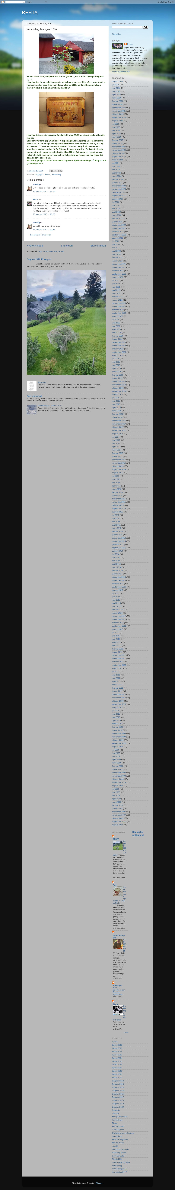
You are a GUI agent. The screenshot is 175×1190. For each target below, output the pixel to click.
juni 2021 (116, 284)
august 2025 (117, 121)
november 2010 (119, 698)
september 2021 (119, 274)
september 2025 (119, 117)
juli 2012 (115, 632)
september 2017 (119, 430)
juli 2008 (115, 789)
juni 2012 (116, 636)
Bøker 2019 (117, 1074)
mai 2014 (116, 561)
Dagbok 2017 (118, 1097)
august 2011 (117, 668)
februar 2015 (117, 531)
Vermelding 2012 (119, 1172)
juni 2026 (116, 88)
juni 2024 (116, 166)
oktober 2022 (118, 232)
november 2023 (119, 189)
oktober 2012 (118, 623)
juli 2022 (115, 241)
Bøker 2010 (117, 1048)
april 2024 (116, 173)
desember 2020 (119, 303)
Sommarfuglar (118, 1156)
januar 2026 (117, 104)
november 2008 (119, 776)
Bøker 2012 (117, 1045)
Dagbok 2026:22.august (39, 259)
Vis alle (126, 1032)
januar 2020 (117, 339)
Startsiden (67, 245)
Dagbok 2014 (118, 1087)
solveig (36, 184)
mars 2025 (116, 137)
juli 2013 (115, 593)
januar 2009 (117, 769)
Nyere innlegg (35, 245)
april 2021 (116, 290)
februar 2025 (117, 140)
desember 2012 (119, 616)
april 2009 (116, 760)
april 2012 (116, 642)
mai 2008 (116, 796)
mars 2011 (116, 685)
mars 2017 (116, 450)
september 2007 (119, 822)
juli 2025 (115, 124)
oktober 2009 (118, 740)
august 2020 (117, 316)
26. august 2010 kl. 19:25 (44, 214)
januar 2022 (117, 261)
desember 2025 (119, 108)
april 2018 (116, 408)
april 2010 (116, 720)
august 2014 (117, 551)
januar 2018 (117, 417)
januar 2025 (117, 143)
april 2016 (116, 486)
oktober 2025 (118, 114)
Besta (35, 200)
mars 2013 (116, 606)
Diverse (47, 175)
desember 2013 (119, 577)
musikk (115, 1146)
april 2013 (116, 603)
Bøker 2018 (117, 1071)
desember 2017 (119, 421)
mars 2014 (116, 567)
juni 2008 (116, 792)
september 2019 (119, 352)
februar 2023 (117, 218)
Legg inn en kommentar (40, 235)
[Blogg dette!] (53, 171)
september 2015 (119, 509)
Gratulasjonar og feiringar (123, 1133)
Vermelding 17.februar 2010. (50, 406)
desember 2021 (119, 264)
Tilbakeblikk (117, 1159)
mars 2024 (116, 176)
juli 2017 (115, 437)
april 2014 (116, 564)
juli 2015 (115, 515)
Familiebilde (117, 1120)
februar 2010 (117, 727)
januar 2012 (117, 652)
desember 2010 (119, 694)
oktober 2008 (118, 779)
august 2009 (117, 747)
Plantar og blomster (120, 1149)
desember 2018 (119, 382)
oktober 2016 (118, 466)
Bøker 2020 (117, 1078)
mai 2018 (116, 404)
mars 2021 (116, 293)
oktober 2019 (118, 349)
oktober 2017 (118, 427)
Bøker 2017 (117, 1068)
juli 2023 (115, 202)
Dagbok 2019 (118, 1104)
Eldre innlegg (98, 245)
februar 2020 (117, 336)
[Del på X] (56, 171)
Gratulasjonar (118, 1130)
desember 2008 (119, 773)
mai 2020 (116, 326)
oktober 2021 (118, 271)
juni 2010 (116, 714)
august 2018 (117, 394)
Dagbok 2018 (118, 1100)
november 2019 (119, 346)
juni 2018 (116, 401)
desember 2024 (119, 147)
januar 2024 (117, 183)
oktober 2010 (118, 701)
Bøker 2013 (117, 1055)
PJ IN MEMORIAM (124, 945)
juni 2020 (116, 323)
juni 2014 (116, 557)
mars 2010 (116, 724)
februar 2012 (117, 649)
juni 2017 (116, 440)
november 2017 (119, 424)
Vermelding (56, 175)
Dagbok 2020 (118, 1107)
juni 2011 (116, 675)
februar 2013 (117, 610)
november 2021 (119, 267)
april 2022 (116, 251)
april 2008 (116, 799)
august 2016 (117, 473)
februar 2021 (117, 297)
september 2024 (119, 157)
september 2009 (119, 743)
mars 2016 (116, 489)
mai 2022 (116, 248)
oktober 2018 (118, 388)
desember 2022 (119, 225)
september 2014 (119, 548)
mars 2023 (116, 215)
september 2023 (119, 196)
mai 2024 (116, 170)
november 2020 (119, 306)
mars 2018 (116, 411)
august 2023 (117, 199)
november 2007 (119, 815)
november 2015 (119, 502)
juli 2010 (115, 711)
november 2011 (119, 659)
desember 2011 (119, 655)
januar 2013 (117, 613)
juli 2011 (115, 672)
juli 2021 (115, 280)
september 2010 (119, 704)
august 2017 (117, 434)
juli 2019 (115, 359)
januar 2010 (117, 730)
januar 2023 (117, 222)
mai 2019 (116, 365)
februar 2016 (117, 492)
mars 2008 (116, 802)
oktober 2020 (118, 310)
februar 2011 (117, 688)
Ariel (115, 885)
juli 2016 (115, 476)
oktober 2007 (118, 818)
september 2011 (119, 665)
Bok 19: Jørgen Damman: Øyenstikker (119, 992)
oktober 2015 (118, 505)
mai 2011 (116, 678)
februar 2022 (117, 258)
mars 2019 (116, 372)
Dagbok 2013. (118, 1084)
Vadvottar (42, 382)
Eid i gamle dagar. (120, 1117)
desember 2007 (119, 812)
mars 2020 (116, 333)
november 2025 (119, 111)
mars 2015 (116, 528)
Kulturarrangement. (120, 1140)
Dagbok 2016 (118, 1094)
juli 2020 (115, 320)
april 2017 (116, 447)
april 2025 (116, 134)
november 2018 (119, 385)
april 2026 (116, 95)
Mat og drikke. (118, 1143)
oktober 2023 (118, 192)
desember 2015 (119, 499)
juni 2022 (116, 245)
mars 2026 (116, 98)
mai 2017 (116, 443)
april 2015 (116, 525)
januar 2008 (117, 809)
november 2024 (119, 150)
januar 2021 (117, 300)
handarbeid (117, 1136)
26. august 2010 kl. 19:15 (44, 191)
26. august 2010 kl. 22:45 (44, 230)
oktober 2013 (118, 584)
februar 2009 (117, 766)
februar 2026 (117, 101)
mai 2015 (116, 522)
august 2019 (117, 355)
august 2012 (117, 629)
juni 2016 (116, 479)
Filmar (115, 1123)
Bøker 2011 (117, 1052)
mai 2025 (116, 131)
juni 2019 (116, 362)
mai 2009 (116, 756)
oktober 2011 (117, 662)
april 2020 (116, 329)
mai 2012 (116, 639)
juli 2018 (115, 398)
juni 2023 (116, 205)
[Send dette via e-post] (50, 171)
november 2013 (119, 580)
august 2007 (117, 825)
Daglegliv (39, 175)
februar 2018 (117, 414)
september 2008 (119, 782)
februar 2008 (117, 805)
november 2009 (119, 737)
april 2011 (116, 681)
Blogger (99, 1183)
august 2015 (117, 512)
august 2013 (117, 590)
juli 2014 (115, 554)
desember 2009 (119, 734)
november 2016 (119, 463)
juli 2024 (115, 163)
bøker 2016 (117, 1064)
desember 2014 (119, 538)
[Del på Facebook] (58, 171)
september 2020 (119, 313)
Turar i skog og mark (121, 1162)
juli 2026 (115, 85)
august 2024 (117, 160)
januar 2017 (117, 456)
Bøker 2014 (117, 1058)
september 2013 (119, 587)
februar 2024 (117, 179)
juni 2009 (116, 753)
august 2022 (117, 238)
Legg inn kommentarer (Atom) (51, 251)
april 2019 (116, 368)
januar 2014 (117, 574)
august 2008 (117, 786)
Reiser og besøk (119, 1153)
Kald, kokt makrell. (35, 396)
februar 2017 (117, 453)
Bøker (114, 1042)
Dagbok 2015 (118, 1091)
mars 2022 (116, 254)
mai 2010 (116, 717)
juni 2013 (116, 597)
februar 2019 (117, 375)
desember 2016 (119, 460)
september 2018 (119, 391)
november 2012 (119, 619)
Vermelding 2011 (119, 1169)
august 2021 (117, 277)
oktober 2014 (118, 545)
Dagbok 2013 (118, 1081)
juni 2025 (116, 127)
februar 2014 (117, 571)
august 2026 (117, 81)
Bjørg (115, 1004)
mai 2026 (116, 91)
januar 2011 (117, 691)
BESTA (30, 12)
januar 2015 (117, 535)
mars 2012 (116, 646)
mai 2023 (116, 209)
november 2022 (119, 228)
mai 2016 (116, 483)
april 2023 (116, 212)
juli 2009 (115, 750)
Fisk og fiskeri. (118, 1126)
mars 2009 (116, 763)
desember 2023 (119, 186)
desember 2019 (119, 342)
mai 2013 (116, 600)
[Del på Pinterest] (61, 171)
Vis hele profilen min (121, 72)
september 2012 (119, 626)
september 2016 (119, 469)
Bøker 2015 (117, 1061)
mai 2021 (116, 287)
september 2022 (119, 235)
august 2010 (117, 707)
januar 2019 (117, 378)
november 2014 (119, 541)
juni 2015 (116, 518)
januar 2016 (117, 496)
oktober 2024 (118, 153)
